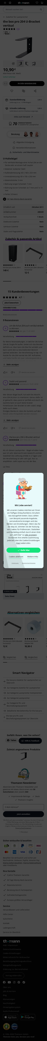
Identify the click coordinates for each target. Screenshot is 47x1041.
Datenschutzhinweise (28, 563)
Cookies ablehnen (16, 556)
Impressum (15, 563)
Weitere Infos (32, 556)
